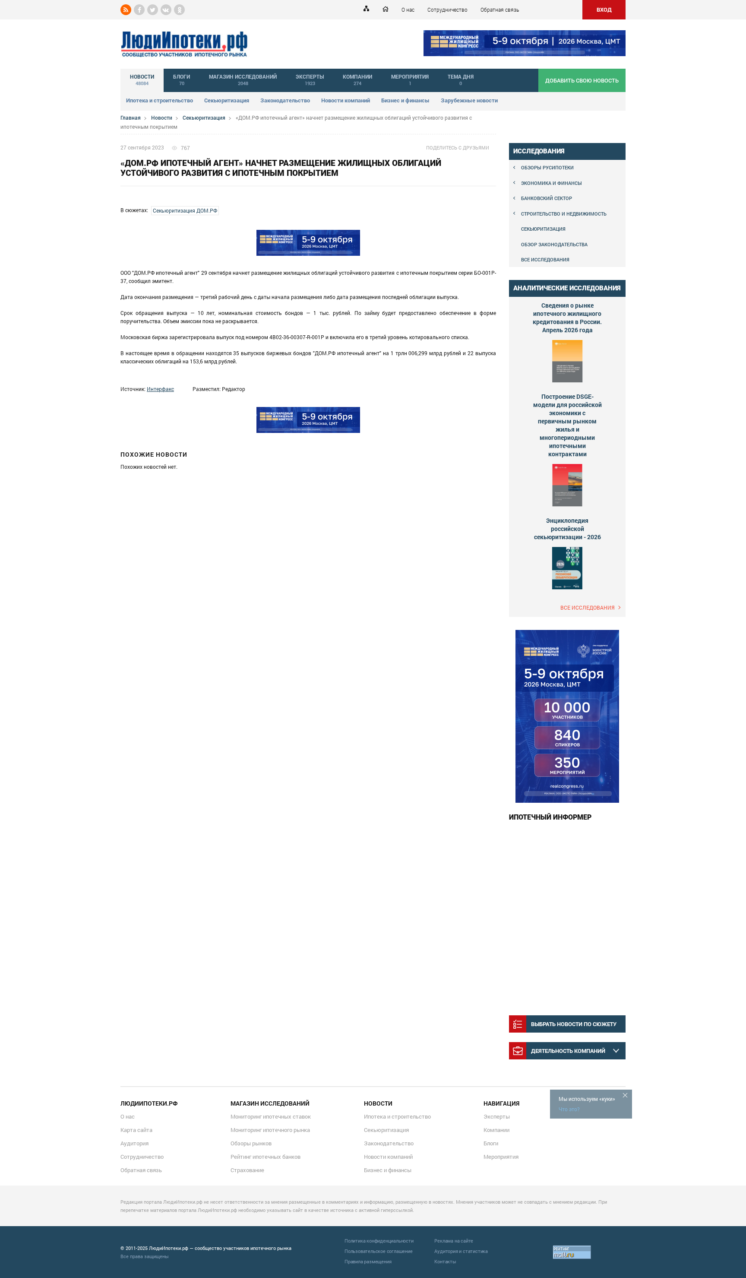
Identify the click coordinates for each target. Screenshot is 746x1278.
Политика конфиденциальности (379, 1240)
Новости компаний (345, 100)
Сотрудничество (447, 9)
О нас (407, 9)
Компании (496, 1130)
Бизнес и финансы (405, 100)
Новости (161, 117)
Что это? (569, 1109)
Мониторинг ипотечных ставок (271, 1116)
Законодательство (285, 100)
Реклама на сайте (453, 1240)
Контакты (445, 1261)
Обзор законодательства (554, 244)
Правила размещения (368, 1261)
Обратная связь (499, 9)
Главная (130, 117)
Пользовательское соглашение (379, 1251)
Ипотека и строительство (159, 100)
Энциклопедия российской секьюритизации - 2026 (567, 528)
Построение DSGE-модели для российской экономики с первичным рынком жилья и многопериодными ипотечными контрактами (567, 425)
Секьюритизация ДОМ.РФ (185, 210)
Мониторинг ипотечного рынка (270, 1130)
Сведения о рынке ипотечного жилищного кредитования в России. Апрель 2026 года (567, 317)
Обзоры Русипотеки (547, 167)
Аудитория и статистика (461, 1251)
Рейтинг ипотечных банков (265, 1156)
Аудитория (134, 1143)
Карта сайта (136, 1130)
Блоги (491, 1143)
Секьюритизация (226, 100)
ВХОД (604, 9)
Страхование (247, 1170)
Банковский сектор (546, 198)
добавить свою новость (582, 80)
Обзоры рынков (251, 1143)
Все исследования (545, 259)
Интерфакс (160, 388)
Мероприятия (501, 1156)
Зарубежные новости (469, 100)
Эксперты (497, 1116)
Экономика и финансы (551, 183)
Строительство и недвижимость (564, 213)
